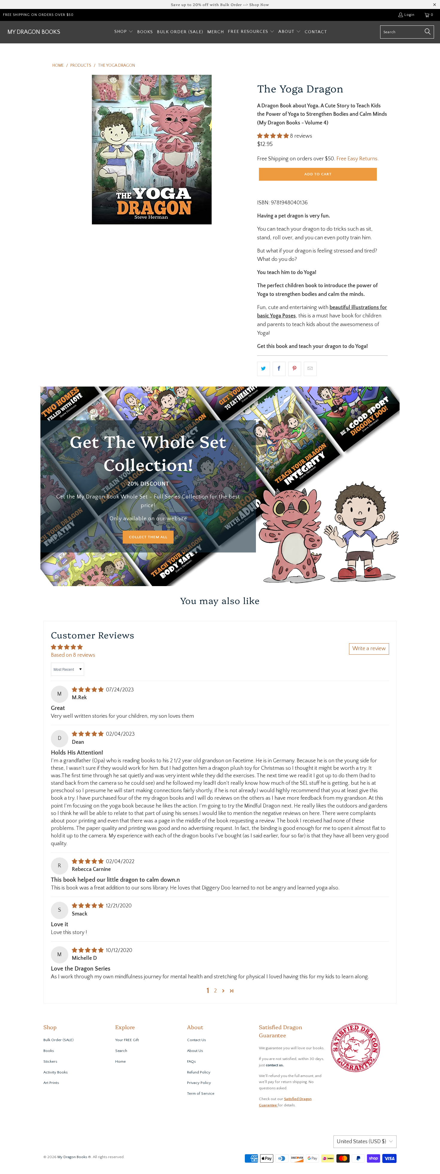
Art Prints (51, 1083)
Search (121, 1051)
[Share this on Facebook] (279, 369)
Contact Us (196, 1040)
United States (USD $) (361, 1142)
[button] (123, 32)
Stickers (50, 1061)
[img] (88, 690)
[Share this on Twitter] (263, 369)
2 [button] (215, 991)
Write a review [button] (369, 649)
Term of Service (200, 1093)
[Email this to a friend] (310, 369)
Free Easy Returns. (357, 159)
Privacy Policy (199, 1083)
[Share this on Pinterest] (294, 369)
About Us (195, 1051)
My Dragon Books (72, 1157)
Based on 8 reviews (73, 655)
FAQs (191, 1061)
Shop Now (259, 4)
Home (120, 1061)
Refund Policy (198, 1072)
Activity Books (55, 1072)
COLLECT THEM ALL (148, 537)
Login (409, 15)
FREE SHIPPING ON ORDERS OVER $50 (38, 15)
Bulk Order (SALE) (58, 1040)
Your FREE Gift (127, 1040)
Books (48, 1051)
